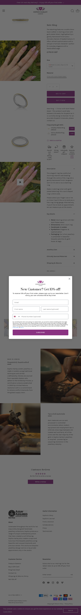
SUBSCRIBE (40, 332)
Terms (22, 327)
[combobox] (16, 316)
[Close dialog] (69, 279)
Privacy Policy (16, 327)
